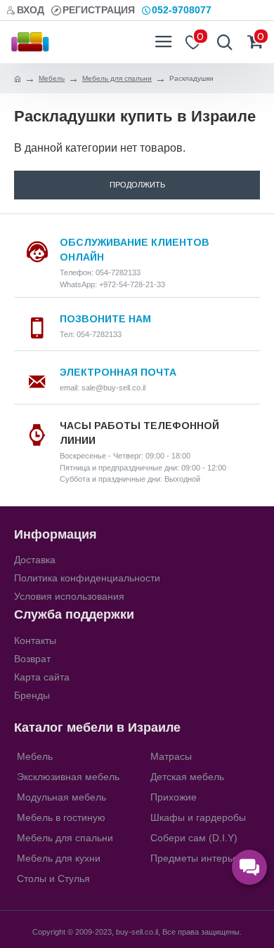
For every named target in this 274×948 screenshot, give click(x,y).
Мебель (52, 78)
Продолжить (137, 184)
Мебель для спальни (117, 78)
